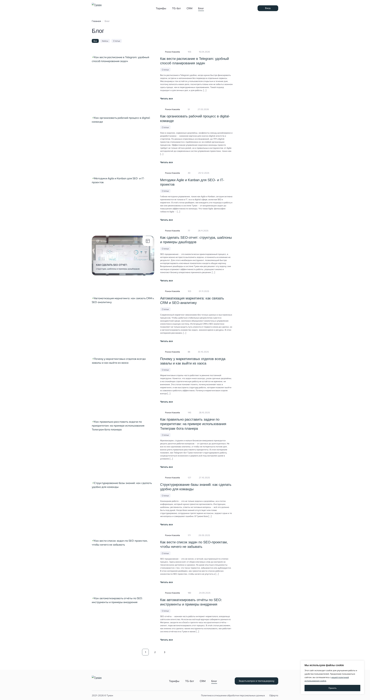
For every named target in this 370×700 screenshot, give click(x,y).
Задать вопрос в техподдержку (256, 680)
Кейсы (105, 41)
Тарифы (161, 8)
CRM (189, 8)
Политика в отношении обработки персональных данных (233, 695)
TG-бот (176, 8)
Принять (332, 688)
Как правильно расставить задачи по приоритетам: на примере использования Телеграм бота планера (193, 423)
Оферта (273, 695)
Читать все (166, 98)
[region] (332, 677)
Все (95, 41)
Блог (201, 8)
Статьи (116, 41)
